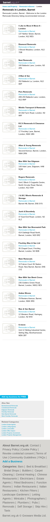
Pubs (35, 502)
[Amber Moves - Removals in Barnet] (9, 301)
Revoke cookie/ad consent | (19, 453)
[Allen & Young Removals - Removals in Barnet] (9, 154)
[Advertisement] (25, 367)
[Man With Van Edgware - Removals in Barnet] (9, 169)
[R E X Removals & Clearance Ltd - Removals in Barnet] (9, 132)
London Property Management (11, 435)
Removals (9, 506)
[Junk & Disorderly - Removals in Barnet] (9, 220)
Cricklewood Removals (9, 407)
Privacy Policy (11, 449)
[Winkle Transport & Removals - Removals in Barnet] (9, 116)
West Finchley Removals (10, 416)
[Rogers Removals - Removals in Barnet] (9, 185)
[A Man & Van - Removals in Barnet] (9, 84)
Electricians (27, 478)
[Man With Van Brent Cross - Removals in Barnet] (9, 286)
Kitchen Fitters (29, 490)
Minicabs (19, 498)
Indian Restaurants (25, 486)
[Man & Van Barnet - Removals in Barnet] (9, 317)
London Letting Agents (9, 426)
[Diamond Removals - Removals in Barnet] (9, 52)
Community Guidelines (22, 457)
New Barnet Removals (9, 414)
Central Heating (25, 474)
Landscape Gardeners (16, 494)
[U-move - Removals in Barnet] (9, 333)
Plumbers (24, 502)
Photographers (36, 498)
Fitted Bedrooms (24, 482)
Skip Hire (41, 506)
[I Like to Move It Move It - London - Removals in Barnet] (9, 34)
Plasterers (9, 502)
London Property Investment (11, 433)
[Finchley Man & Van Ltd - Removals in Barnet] (9, 251)
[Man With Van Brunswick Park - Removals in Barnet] (9, 235)
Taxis (7, 510)
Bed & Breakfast (37, 466)
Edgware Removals (8, 410)
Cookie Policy (29, 449)
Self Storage (25, 506)
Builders (27, 470)
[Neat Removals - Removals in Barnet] (9, 68)
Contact (34, 445)
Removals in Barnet (27, 31)
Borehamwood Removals (10, 405)
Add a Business (12, 461)
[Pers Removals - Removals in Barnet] (9, 100)
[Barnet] (19, 4)
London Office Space (8, 431)
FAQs (41, 457)
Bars (21, 466)
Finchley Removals (8, 412)
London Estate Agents (9, 424)
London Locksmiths (8, 428)
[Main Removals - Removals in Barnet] (9, 267)
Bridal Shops (12, 470)
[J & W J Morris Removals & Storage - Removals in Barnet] (9, 204)
